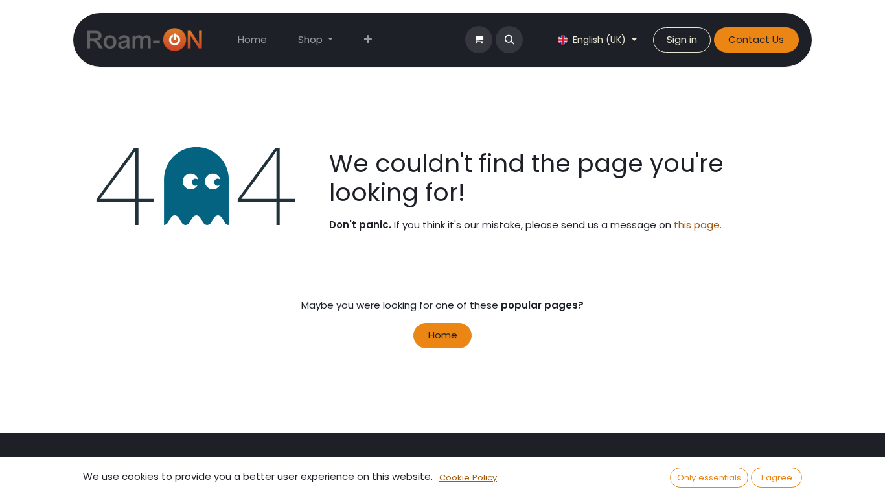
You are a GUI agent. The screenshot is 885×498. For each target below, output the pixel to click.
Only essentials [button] (709, 477)
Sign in (682, 39)
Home (442, 335)
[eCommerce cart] (478, 39)
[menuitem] (252, 40)
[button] (509, 39)
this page (697, 224)
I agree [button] (776, 477)
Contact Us (756, 39)
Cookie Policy (468, 477)
